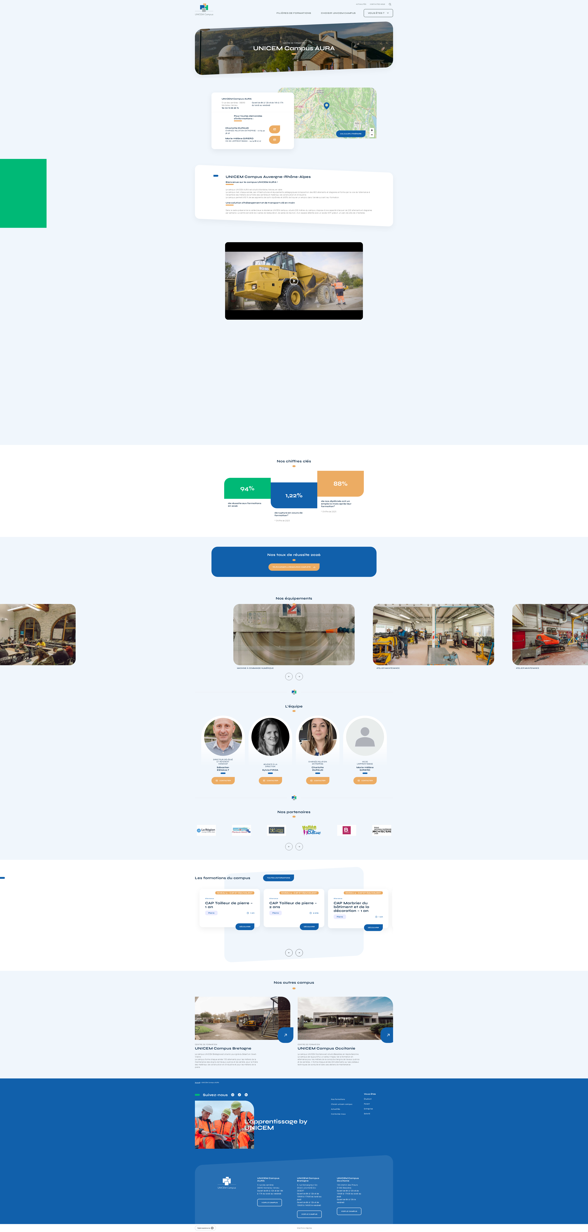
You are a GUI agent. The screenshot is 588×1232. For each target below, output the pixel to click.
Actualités (361, 4)
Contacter (225, 781)
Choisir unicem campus (338, 13)
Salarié (367, 1114)
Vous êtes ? (376, 13)
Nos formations (338, 1099)
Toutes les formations (278, 878)
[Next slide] (299, 676)
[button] (327, 106)
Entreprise (368, 1109)
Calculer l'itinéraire (351, 134)
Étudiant (368, 1099)
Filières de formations (294, 13)
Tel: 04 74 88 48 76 (230, 108)
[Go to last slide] (289, 676)
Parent (367, 1104)
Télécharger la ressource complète (291, 567)
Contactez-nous (377, 4)
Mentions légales (304, 1228)
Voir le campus (270, 1203)
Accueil (197, 1082)
